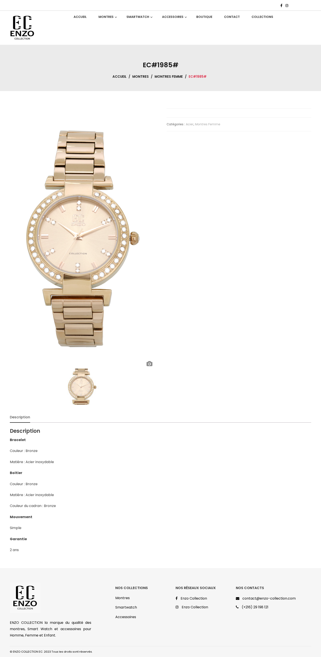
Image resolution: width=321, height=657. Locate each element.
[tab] (20, 417)
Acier (189, 124)
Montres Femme (169, 76)
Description (20, 417)
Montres (140, 76)
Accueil (119, 76)
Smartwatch (126, 607)
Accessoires (125, 616)
